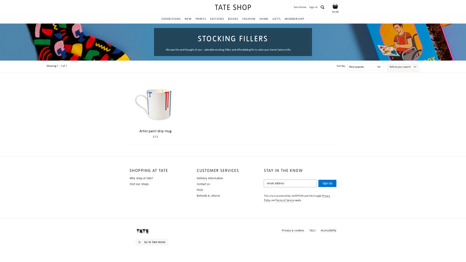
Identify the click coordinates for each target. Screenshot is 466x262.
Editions (217, 19)
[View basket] (335, 7)
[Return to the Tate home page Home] (233, 8)
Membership (294, 19)
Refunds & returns (208, 196)
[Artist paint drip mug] (155, 103)
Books (233, 19)
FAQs (200, 190)
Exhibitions (171, 19)
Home (264, 19)
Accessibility (328, 230)
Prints (201, 19)
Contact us (203, 184)
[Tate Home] (158, 231)
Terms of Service (285, 200)
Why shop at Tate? (141, 178)
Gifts (277, 19)
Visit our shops (139, 184)
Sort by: (341, 66)
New (188, 19)
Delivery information (210, 178)
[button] (322, 8)
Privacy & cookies (293, 230)
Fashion (249, 19)
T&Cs (312, 230)
